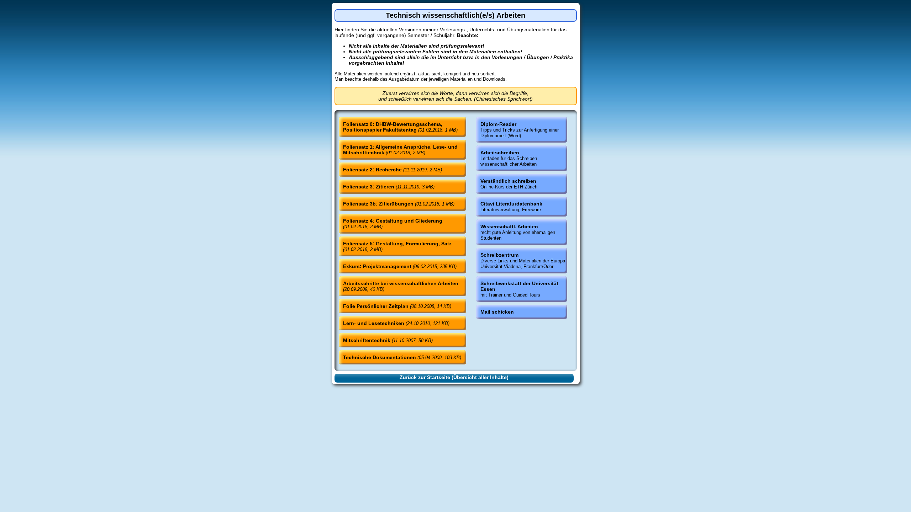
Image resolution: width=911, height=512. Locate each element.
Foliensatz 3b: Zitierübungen (398, 204)
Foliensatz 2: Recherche (392, 169)
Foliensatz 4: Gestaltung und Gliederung (392, 223)
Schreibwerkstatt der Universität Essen (519, 289)
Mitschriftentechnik (388, 340)
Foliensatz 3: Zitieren (389, 187)
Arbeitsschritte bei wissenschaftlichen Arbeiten (400, 286)
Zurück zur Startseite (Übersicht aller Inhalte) (454, 377)
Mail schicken (497, 312)
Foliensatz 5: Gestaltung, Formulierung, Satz (397, 246)
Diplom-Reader (519, 129)
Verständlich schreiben (508, 184)
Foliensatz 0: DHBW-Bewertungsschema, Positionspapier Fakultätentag (400, 127)
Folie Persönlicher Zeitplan (397, 306)
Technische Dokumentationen (402, 357)
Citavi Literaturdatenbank (511, 206)
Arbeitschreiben (508, 158)
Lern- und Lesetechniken (396, 323)
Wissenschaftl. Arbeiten (517, 232)
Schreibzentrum (523, 260)
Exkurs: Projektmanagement (400, 266)
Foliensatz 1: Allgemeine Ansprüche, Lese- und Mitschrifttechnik (400, 149)
